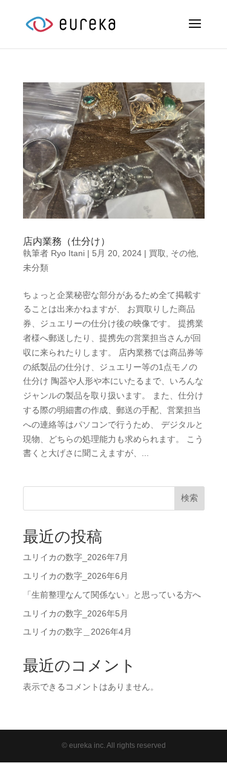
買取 (157, 253)
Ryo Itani (68, 253)
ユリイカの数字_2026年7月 (75, 557)
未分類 (35, 267)
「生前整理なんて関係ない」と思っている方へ (112, 595)
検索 (189, 498)
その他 (183, 253)
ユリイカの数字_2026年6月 (75, 576)
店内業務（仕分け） (66, 241)
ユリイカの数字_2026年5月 (75, 613)
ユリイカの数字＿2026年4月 (77, 631)
